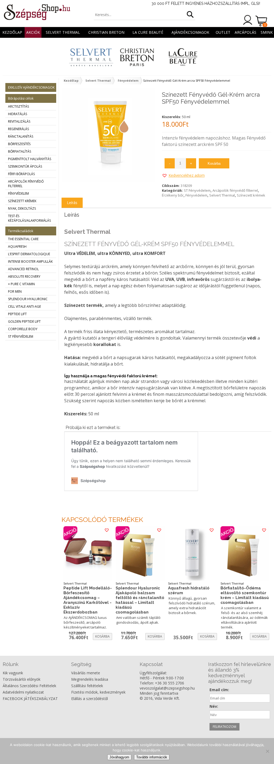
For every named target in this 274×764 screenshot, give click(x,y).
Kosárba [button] (102, 636)
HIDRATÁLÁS (17, 114)
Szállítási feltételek (87, 685)
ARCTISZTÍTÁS (18, 106)
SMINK (267, 32)
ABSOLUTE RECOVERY (24, 276)
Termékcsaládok (20, 231)
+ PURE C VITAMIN (21, 284)
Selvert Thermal (63, 32)
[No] (267, 751)
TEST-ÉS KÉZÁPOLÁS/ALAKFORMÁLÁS (29, 218)
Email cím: (219, 689)
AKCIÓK (33, 32)
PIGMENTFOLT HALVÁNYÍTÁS (29, 159)
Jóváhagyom (119, 757)
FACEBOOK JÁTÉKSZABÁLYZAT (30, 698)
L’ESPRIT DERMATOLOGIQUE (29, 254)
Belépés (248, 20)
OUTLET (223, 32)
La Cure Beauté (147, 32)
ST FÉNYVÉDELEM (20, 336)
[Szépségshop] (37, 12)
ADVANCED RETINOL (23, 269)
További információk (151, 757)
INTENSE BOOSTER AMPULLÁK (30, 261)
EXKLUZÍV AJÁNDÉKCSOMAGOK (31, 87)
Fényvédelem (128, 80)
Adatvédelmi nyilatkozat (23, 692)
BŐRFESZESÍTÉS (19, 144)
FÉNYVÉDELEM (18, 193)
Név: (214, 706)
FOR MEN (15, 291)
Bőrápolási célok (20, 98)
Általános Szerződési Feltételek (29, 685)
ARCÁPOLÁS (245, 32)
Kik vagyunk (13, 672)
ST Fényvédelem (197, 190)
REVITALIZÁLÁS (19, 121)
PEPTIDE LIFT (17, 314)
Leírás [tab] (72, 202)
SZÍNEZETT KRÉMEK (22, 201)
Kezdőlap (12, 32)
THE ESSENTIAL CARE (23, 239)
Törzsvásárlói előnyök (21, 679)
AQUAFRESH (17, 246)
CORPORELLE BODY (22, 329)
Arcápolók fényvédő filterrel (235, 190)
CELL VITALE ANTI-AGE (24, 306)
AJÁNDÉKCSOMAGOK (190, 32)
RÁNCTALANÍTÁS (20, 136)
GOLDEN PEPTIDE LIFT (24, 321)
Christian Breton (106, 32)
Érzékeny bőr (173, 195)
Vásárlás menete (85, 672)
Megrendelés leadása (89, 679)
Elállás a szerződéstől (89, 698)
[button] (183, 175)
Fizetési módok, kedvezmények (98, 692)
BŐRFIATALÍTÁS (19, 151)
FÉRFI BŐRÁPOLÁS (21, 174)
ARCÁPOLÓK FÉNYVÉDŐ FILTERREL (26, 183)
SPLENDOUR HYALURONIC (28, 299)
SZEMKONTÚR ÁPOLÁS (25, 166)
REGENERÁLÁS (18, 129)
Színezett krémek (251, 195)
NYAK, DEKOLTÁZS (22, 208)
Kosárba (214, 163)
